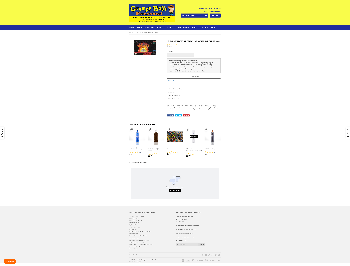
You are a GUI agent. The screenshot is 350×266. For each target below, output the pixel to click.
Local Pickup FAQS (135, 222)
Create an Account (215, 11)
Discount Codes (134, 218)
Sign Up (201, 244)
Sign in (206, 11)
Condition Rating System (136, 216)
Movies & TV (149, 27)
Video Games (183, 27)
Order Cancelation (135, 227)
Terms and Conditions (135, 246)
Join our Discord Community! (184, 233)
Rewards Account (134, 238)
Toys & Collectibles (165, 27)
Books (195, 27)
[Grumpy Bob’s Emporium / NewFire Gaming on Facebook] (206, 255)
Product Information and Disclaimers (140, 231)
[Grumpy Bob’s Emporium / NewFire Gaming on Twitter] (203, 255)
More (213, 27)
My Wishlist (132, 225)
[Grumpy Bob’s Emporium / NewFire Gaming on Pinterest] (209, 255)
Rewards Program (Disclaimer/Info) (139, 240)
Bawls (139, 27)
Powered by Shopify (135, 261)
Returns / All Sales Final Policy (138, 236)
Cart (216, 15)
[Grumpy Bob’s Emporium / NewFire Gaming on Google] (212, 255)
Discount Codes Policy (136, 220)
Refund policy (133, 233)
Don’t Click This (133, 255)
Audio (204, 27)
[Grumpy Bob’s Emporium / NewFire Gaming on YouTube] (219, 255)
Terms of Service (134, 249)
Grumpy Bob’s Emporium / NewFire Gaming (147, 260)
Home (131, 27)
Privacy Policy (133, 229)
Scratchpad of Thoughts (136, 242)
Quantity (170, 51)
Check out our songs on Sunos (185, 237)
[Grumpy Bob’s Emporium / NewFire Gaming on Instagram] (216, 255)
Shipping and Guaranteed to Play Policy (141, 244)
